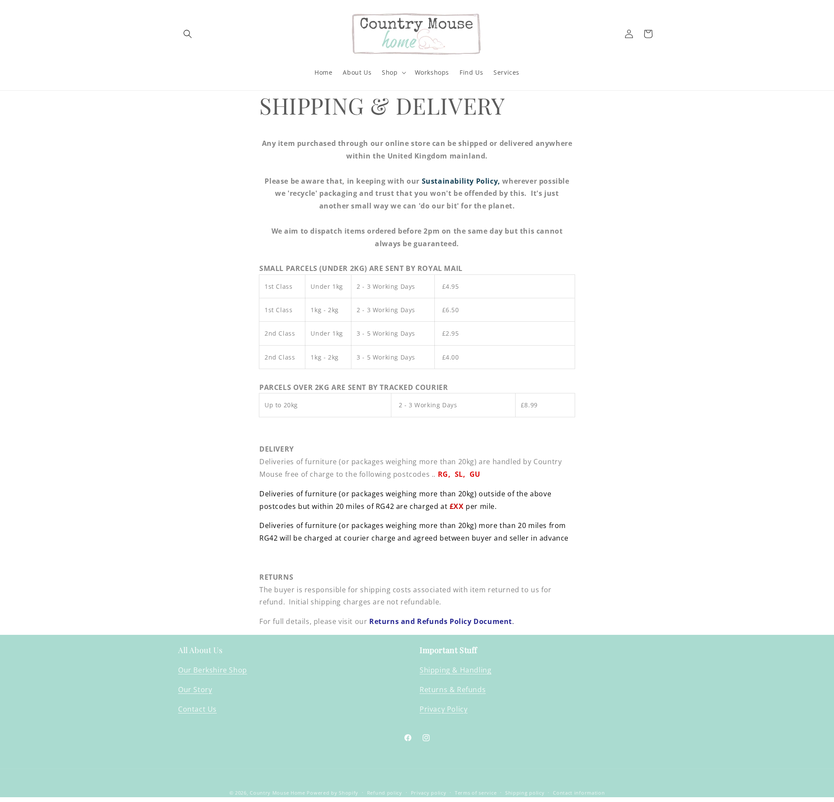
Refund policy (384, 792)
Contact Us (197, 709)
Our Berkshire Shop (212, 670)
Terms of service (475, 792)
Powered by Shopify (332, 792)
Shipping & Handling (455, 670)
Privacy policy (429, 792)
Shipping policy (525, 792)
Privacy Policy (443, 709)
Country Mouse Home (277, 792)
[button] (187, 33)
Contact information (579, 792)
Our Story (195, 689)
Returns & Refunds (453, 689)
